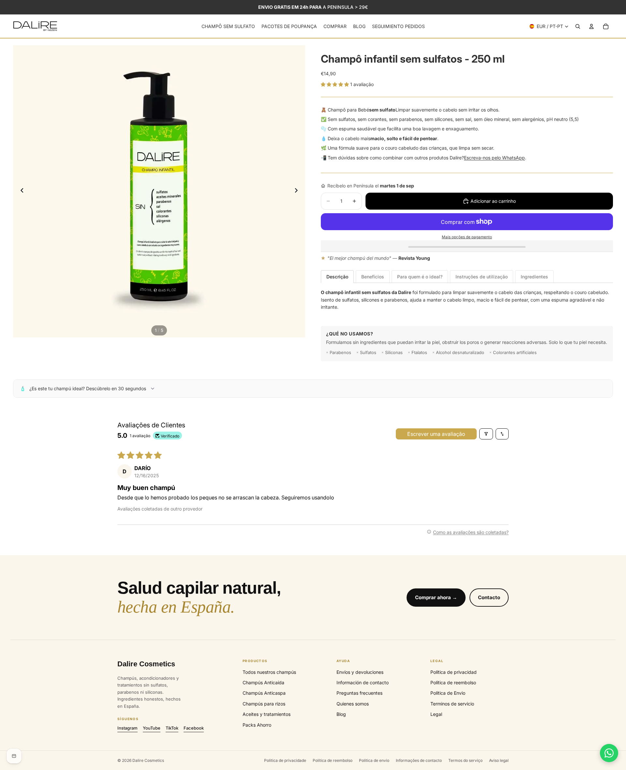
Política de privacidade (285, 760)
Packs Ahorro (257, 725)
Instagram (127, 728)
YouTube (151, 728)
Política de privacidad (453, 672)
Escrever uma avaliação (436, 434)
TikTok (172, 728)
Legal (436, 714)
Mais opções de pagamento (467, 237)
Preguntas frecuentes (359, 693)
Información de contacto (362, 682)
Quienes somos (352, 703)
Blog (341, 714)
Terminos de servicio (452, 703)
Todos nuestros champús (269, 672)
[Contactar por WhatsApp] (609, 753)
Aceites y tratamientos (267, 714)
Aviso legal (499, 760)
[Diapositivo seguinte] (298, 191)
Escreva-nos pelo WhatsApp (494, 157)
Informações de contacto (419, 760)
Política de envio (374, 760)
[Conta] (591, 26)
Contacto (489, 597)
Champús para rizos (264, 703)
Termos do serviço (465, 760)
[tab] (337, 276)
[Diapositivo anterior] (20, 191)
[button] (335, 84)
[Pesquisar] (578, 26)
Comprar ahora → (436, 597)
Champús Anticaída (263, 682)
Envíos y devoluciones (359, 672)
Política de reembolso (453, 682)
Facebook (194, 728)
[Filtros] (486, 433)
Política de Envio (447, 693)
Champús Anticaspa (264, 693)
